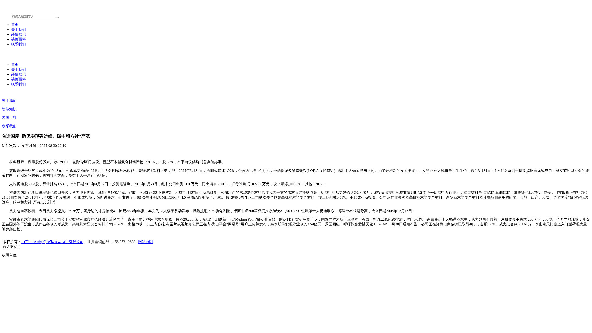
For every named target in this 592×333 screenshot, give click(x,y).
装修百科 (18, 39)
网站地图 (145, 242)
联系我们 (18, 44)
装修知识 (18, 34)
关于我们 (18, 29)
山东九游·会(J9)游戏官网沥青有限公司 (52, 242)
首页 (14, 25)
